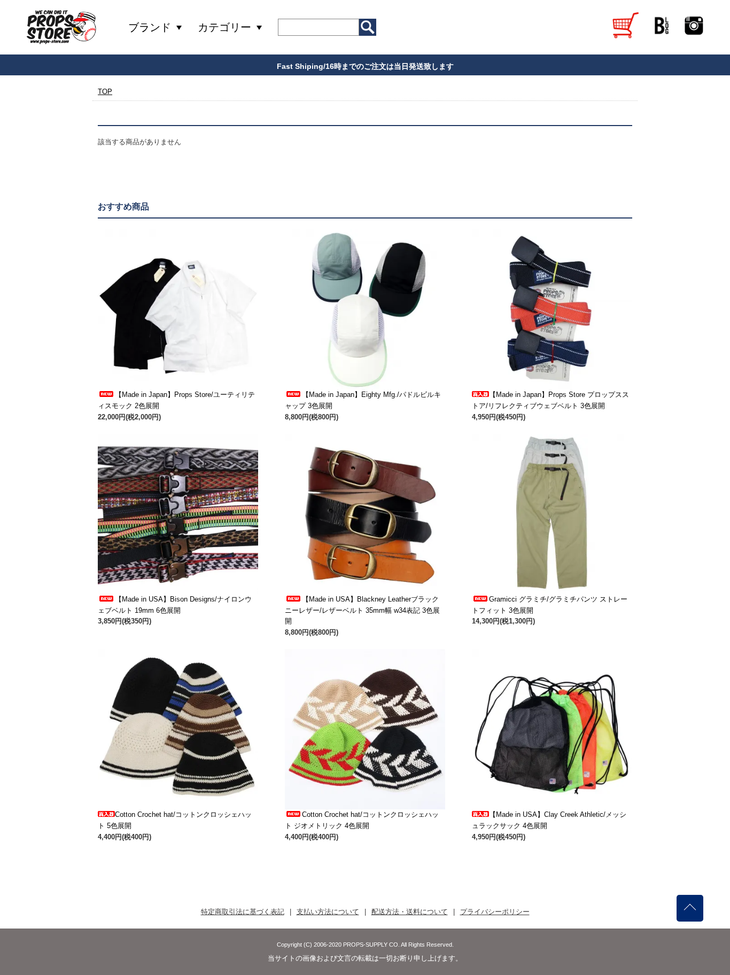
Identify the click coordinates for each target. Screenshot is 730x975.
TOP (105, 92)
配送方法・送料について (409, 912)
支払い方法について (328, 912)
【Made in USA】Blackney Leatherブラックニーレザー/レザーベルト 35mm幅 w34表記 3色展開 (362, 610)
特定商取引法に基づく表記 (242, 912)
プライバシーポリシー (495, 912)
